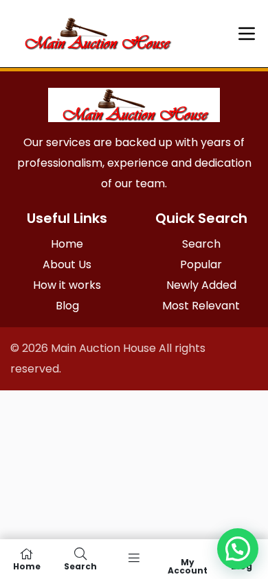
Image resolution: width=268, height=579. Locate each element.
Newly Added (201, 285)
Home (67, 244)
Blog (67, 306)
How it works (67, 285)
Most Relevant (201, 306)
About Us (67, 264)
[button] (237, 548)
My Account (188, 565)
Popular (201, 264)
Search (201, 244)
